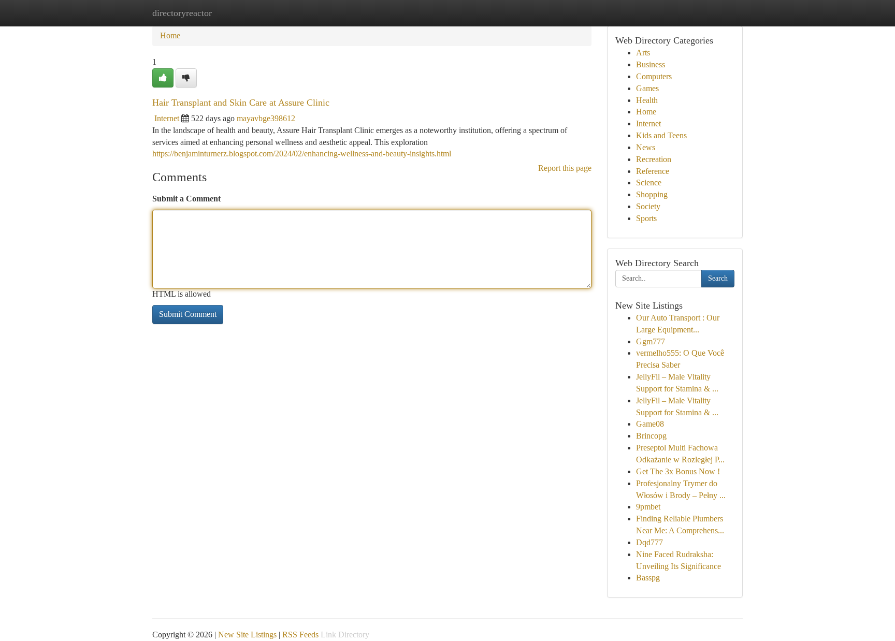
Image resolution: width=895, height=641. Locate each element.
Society (648, 206)
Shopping (652, 194)
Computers (654, 76)
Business (650, 64)
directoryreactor (182, 13)
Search (718, 278)
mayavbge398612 (266, 118)
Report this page (564, 168)
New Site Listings (247, 634)
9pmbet (648, 506)
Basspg (648, 577)
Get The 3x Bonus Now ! (678, 471)
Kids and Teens (661, 135)
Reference (652, 171)
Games (647, 88)
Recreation (653, 159)
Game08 (650, 423)
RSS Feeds (300, 634)
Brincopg (651, 435)
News (645, 147)
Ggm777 (650, 341)
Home (170, 35)
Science (648, 182)
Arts (643, 52)
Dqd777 (649, 542)
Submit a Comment (186, 198)
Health (647, 100)
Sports (646, 218)
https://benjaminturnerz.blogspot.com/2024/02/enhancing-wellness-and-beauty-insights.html (301, 153)
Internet (166, 118)
